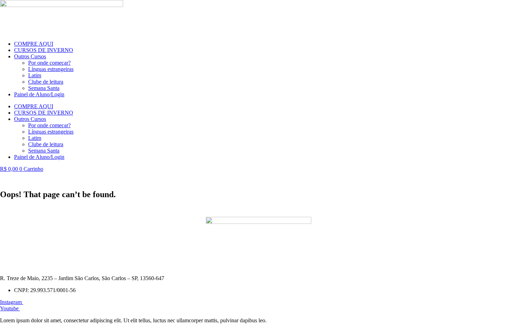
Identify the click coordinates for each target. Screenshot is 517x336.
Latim (34, 75)
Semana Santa (43, 88)
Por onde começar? (49, 63)
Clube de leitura (45, 82)
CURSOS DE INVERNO (43, 50)
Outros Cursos (30, 56)
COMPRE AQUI (33, 44)
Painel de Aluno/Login (39, 94)
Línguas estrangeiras (51, 69)
